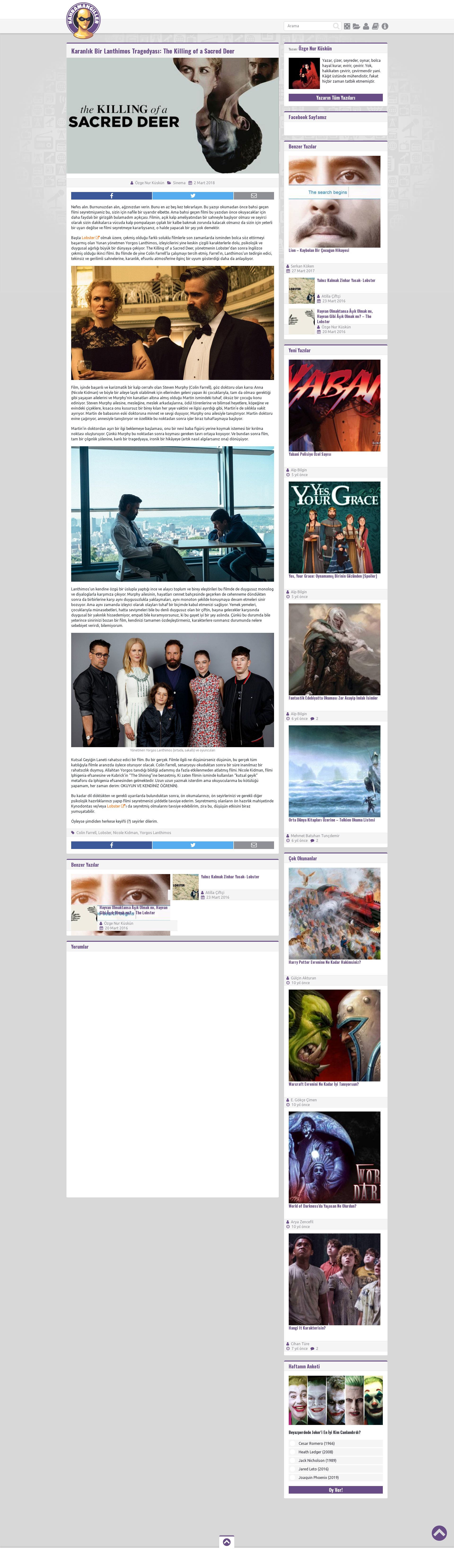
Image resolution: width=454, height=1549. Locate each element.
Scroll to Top (439, 1533)
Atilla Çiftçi (214, 892)
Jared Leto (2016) (314, 1469)
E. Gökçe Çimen (304, 1100)
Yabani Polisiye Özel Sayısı (310, 454)
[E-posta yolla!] (254, 196)
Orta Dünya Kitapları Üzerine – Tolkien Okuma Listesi (332, 820)
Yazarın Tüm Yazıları (335, 97)
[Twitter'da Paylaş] (193, 196)
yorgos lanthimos (155, 832)
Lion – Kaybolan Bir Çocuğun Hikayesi (319, 250)
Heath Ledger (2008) (316, 1452)
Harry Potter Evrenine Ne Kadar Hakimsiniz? (325, 962)
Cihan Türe (300, 1344)
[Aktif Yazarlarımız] (366, 26)
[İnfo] (385, 26)
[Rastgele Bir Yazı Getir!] (347, 26)
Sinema (179, 183)
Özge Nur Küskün (149, 183)
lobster (104, 832)
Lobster (88, 238)
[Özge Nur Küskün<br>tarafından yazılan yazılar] (304, 60)
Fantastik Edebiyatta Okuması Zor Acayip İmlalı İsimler (333, 698)
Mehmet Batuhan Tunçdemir (315, 836)
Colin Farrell (86, 832)
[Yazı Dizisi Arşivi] (375, 26)
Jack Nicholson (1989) (317, 1460)
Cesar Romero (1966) (317, 1443)
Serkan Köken (302, 266)
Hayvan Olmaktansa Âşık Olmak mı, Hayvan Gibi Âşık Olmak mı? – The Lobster (133, 910)
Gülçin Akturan (303, 978)
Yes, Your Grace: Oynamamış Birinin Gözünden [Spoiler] (333, 576)
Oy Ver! (336, 1489)
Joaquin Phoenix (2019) (319, 1477)
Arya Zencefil (302, 1222)
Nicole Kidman (125, 832)
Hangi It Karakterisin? (307, 1328)
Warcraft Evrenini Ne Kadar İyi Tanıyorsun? (324, 1084)
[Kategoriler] (356, 26)
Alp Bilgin (299, 470)
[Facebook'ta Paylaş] (111, 196)
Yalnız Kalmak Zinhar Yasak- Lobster (230, 876)
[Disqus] (172, 1010)
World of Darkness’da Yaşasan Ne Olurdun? (322, 1206)
